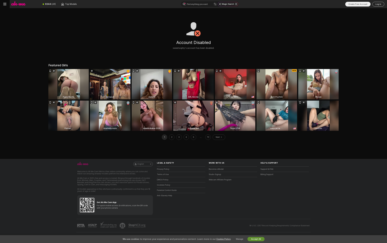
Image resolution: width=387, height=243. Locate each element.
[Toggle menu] (5, 4)
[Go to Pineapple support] (123, 226)
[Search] (215, 4)
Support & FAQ (266, 169)
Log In (378, 4)
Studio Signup (215, 174)
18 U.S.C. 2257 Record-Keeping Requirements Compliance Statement (279, 226)
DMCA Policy (162, 180)
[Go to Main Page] (25, 4)
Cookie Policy (223, 239)
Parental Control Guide (167, 190)
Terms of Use (163, 174)
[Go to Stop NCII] (137, 225)
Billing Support (266, 174)
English (141, 164)
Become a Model (216, 169)
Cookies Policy (163, 185)
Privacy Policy (163, 169)
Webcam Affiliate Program (220, 180)
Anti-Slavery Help (164, 196)
